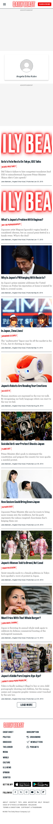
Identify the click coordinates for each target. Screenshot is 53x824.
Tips (20, 802)
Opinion (6, 772)
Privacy (46, 802)
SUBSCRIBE (44, 4)
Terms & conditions (11, 807)
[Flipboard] (43, 793)
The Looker (8, 747)
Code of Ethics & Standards (15, 805)
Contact (13, 802)
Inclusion (32, 805)
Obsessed (7, 742)
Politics (6, 737)
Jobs (25, 802)
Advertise (32, 802)
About (5, 802)
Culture (6, 762)
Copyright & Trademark (31, 807)
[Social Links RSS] (38, 793)
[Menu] (6, 4)
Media (5, 752)
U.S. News (7, 767)
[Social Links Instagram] (26, 793)
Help (40, 802)
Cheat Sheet (8, 732)
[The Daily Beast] (24, 4)
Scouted (6, 777)
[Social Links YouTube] (32, 793)
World (6, 757)
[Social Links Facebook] (15, 793)
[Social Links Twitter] (21, 793)
